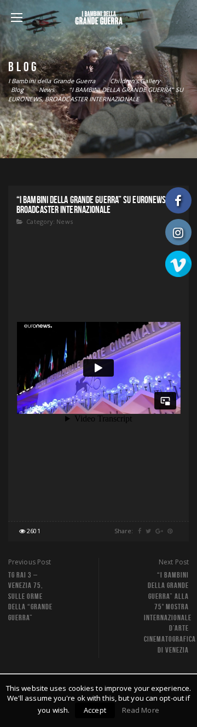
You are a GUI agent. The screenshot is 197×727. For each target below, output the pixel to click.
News (64, 221)
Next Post (174, 562)
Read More (140, 710)
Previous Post (29, 562)
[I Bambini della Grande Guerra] (98, 18)
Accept (95, 710)
